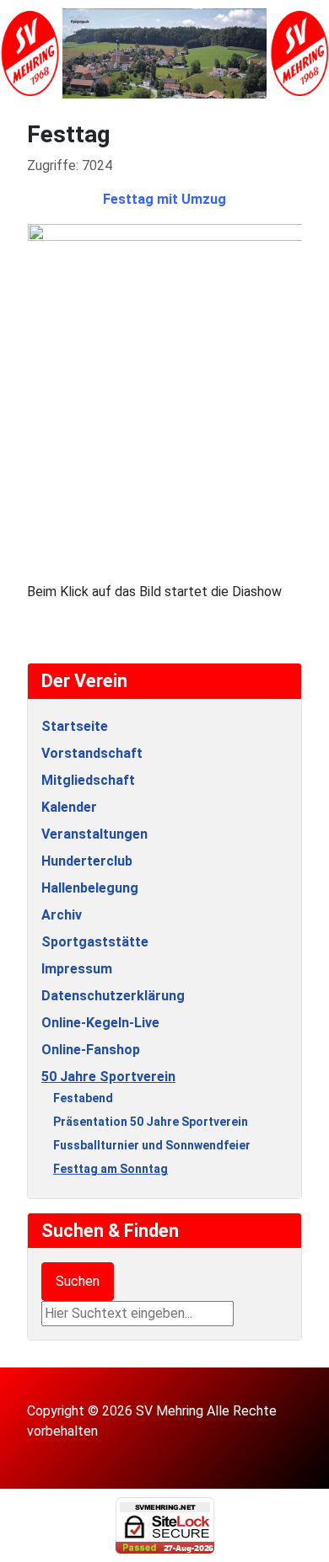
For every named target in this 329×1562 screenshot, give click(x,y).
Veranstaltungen (94, 834)
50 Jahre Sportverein (108, 1077)
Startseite (74, 726)
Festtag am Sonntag (110, 1168)
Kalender (69, 807)
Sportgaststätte (94, 942)
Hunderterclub (86, 861)
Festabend (83, 1098)
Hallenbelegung (89, 888)
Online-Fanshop (90, 1050)
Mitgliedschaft (88, 780)
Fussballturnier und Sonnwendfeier (152, 1145)
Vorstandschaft (92, 753)
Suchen (78, 1281)
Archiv (61, 915)
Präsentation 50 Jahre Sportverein (150, 1121)
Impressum (76, 969)
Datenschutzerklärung (113, 996)
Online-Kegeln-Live (100, 1023)
